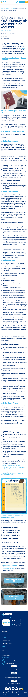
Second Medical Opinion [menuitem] (7, 643)
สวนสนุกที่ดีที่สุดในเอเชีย (8, 568)
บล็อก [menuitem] (3, 650)
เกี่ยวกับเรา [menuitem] (4, 649)
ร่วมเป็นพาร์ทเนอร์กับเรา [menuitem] (6, 655)
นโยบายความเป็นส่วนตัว (22, 695)
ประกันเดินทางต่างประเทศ (9, 8)
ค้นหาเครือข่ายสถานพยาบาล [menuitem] (7, 641)
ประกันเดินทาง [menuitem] (4, 634)
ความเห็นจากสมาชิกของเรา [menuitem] (7, 652)
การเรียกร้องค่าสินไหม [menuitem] (6, 640)
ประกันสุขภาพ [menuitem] (4, 631)
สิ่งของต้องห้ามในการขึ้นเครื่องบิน (10, 565)
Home (2, 8)
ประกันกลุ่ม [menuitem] (4, 633)
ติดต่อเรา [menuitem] (4, 653)
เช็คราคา (21, 1)
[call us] (17, 2)
